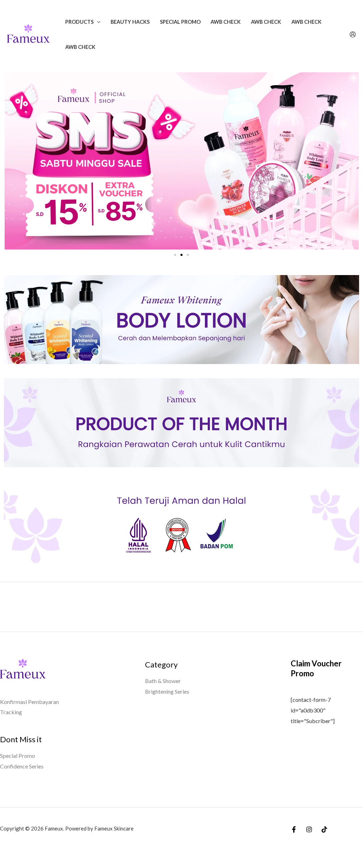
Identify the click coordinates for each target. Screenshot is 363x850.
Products (79, 22)
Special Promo (180, 22)
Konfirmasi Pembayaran (29, 701)
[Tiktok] (324, 829)
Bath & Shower (163, 680)
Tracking (11, 712)
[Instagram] (309, 829)
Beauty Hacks (130, 22)
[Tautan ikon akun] (353, 34)
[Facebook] (294, 829)
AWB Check (226, 22)
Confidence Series (22, 766)
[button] (97, 22)
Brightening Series (167, 691)
